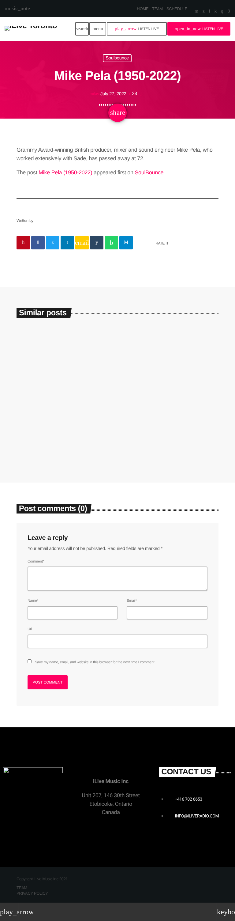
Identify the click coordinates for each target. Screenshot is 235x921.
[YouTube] (196, 11)
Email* (132, 600)
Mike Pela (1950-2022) (65, 172)
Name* (33, 600)
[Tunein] (209, 11)
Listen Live (137, 28)
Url (30, 629)
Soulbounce (117, 58)
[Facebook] (228, 11)
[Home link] (31, 29)
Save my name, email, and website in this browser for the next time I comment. (95, 662)
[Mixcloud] (215, 11)
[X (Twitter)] (203, 11)
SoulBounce (149, 172)
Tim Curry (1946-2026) (55, 410)
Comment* (36, 561)
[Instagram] (222, 11)
